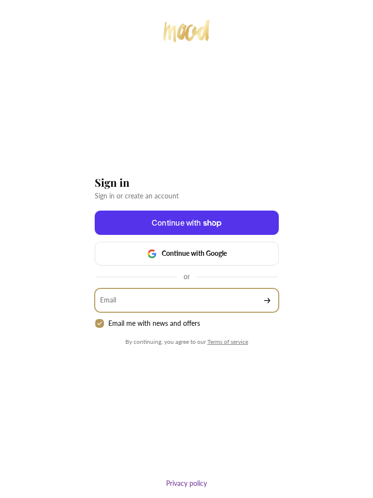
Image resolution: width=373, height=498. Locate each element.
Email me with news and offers (154, 323)
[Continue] (267, 300)
